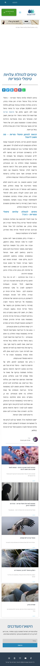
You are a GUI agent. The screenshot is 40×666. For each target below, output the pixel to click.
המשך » (33, 480)
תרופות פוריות (8, 112)
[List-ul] (9, 658)
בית (36, 27)
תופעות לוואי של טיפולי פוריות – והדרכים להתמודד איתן (22, 504)
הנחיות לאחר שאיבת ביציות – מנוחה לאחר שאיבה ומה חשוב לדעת (22, 468)
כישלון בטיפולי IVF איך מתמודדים (24, 570)
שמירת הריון (31, 605)
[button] (20, 12)
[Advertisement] (20, 49)
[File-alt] (15, 658)
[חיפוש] (5, 2)
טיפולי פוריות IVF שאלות (27, 538)
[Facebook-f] (31, 658)
